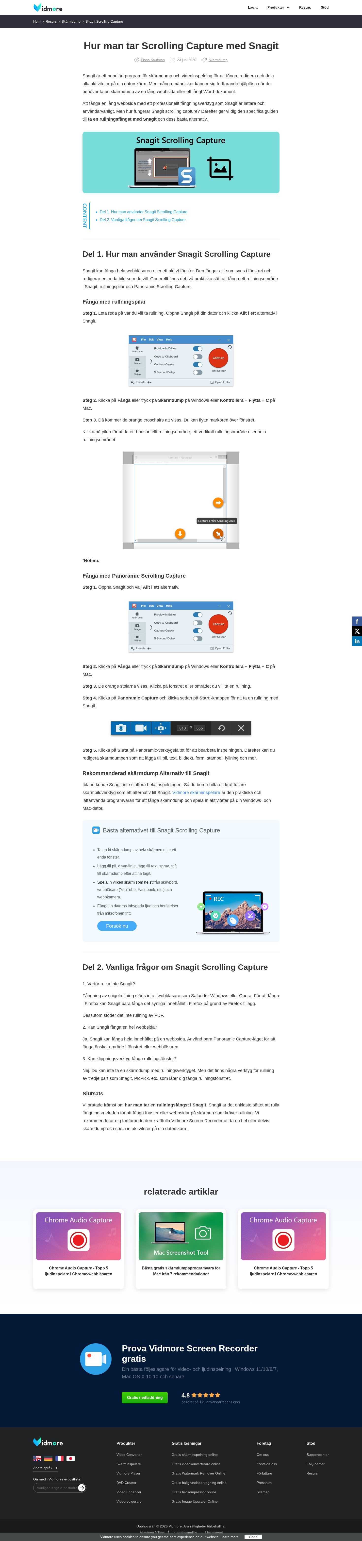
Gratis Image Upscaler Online (195, 1501)
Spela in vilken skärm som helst (124, 882)
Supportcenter (318, 1455)
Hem (37, 21)
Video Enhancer (128, 1492)
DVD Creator (126, 1483)
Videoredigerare (129, 1501)
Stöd (325, 7)
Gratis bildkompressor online (194, 1492)
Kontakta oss (267, 1464)
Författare (264, 1473)
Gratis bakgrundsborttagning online (199, 1483)
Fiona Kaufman (153, 60)
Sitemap (263, 1492)
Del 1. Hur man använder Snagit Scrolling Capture (143, 212)
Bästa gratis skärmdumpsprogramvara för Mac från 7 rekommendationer (181, 1271)
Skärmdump (71, 21)
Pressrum (264, 1483)
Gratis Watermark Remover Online (198, 1473)
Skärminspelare (128, 1464)
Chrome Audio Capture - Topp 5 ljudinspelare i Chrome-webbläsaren (78, 1271)
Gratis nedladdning (145, 1397)
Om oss (263, 1455)
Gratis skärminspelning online (195, 1455)
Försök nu (117, 926)
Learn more (229, 1537)
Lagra (253, 7)
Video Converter (129, 1455)
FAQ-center (316, 1464)
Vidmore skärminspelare (196, 792)
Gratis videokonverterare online (196, 1464)
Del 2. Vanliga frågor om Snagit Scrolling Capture (143, 220)
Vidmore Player (128, 1473)
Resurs (305, 7)
